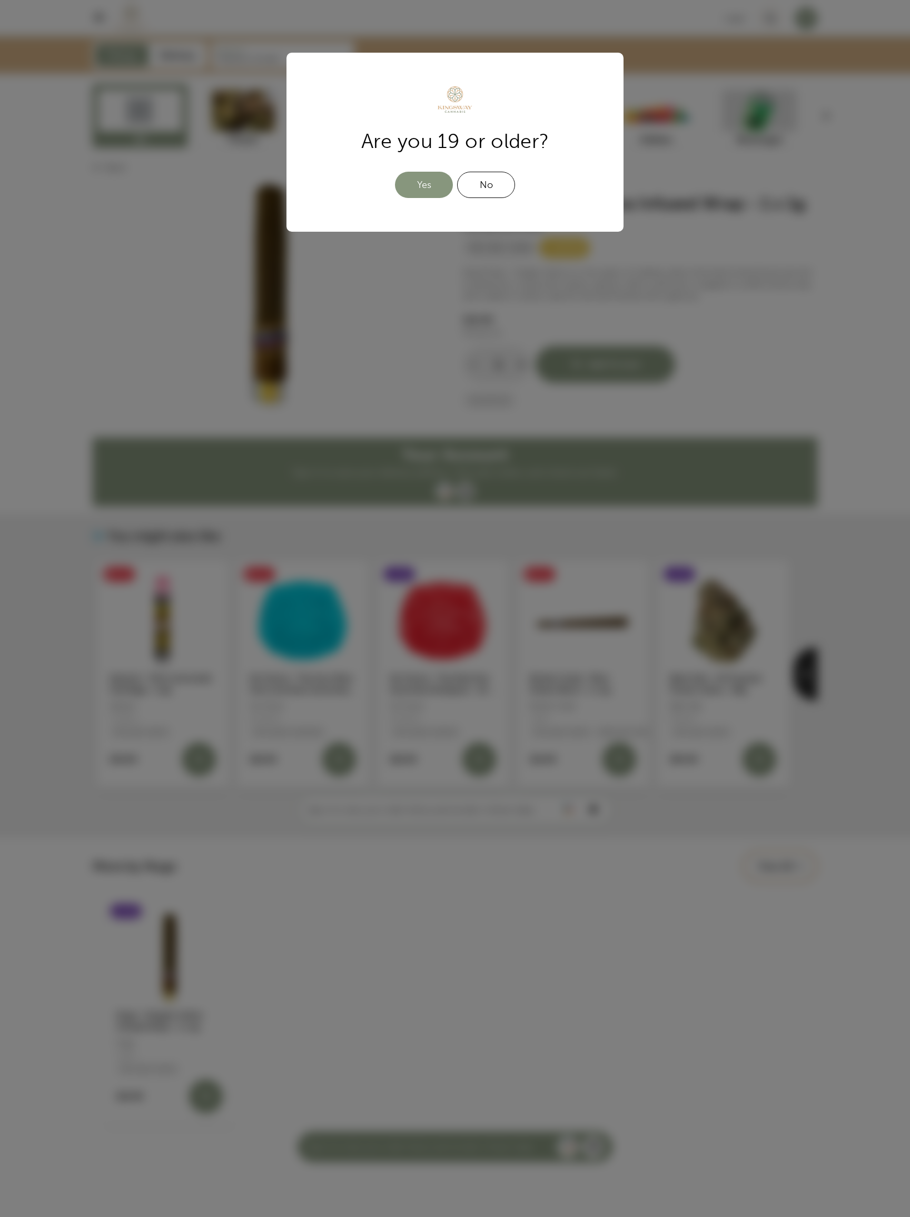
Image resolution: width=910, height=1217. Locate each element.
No (486, 185)
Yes (424, 185)
